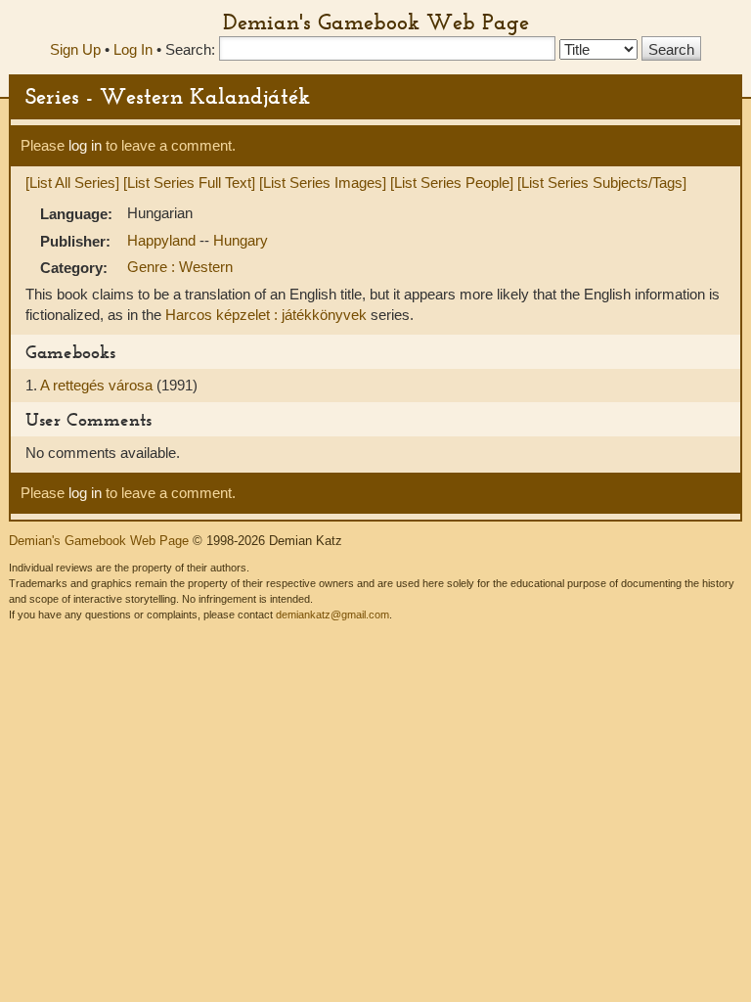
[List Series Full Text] (189, 182)
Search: (190, 49)
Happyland (163, 240)
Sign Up (75, 49)
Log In (133, 49)
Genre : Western (180, 266)
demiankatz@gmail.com (332, 614)
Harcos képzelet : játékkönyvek (266, 314)
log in (85, 145)
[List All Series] (72, 182)
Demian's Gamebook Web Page (376, 21)
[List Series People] (451, 182)
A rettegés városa (98, 385)
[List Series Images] (322, 182)
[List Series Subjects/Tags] (601, 182)
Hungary (240, 240)
